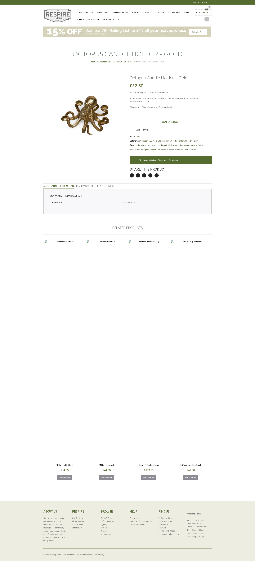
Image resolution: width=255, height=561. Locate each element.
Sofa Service (77, 528)
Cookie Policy (98, 554)
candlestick (162, 145)
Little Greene (77, 524)
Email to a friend (142, 130)
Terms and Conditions (66, 554)
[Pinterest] (144, 175)
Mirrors (148, 12)
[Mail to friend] (157, 175)
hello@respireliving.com (168, 534)
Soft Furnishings (120, 12)
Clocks (160, 12)
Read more (64, 477)
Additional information (58, 186)
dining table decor (148, 149)
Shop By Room (191, 141)
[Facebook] (138, 175)
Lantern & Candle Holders (123, 62)
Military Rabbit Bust (64, 465)
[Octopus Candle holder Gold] (84, 111)
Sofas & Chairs (107, 518)
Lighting (136, 12)
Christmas (172, 145)
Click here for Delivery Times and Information (158, 160)
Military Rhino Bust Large (148, 465)
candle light (152, 145)
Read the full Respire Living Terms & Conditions (141, 523)
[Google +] (150, 175)
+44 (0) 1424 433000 (166, 531)
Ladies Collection (84, 12)
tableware (193, 149)
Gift (158, 149)
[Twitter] (132, 175)
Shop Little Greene (111, 19)
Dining (154, 141)
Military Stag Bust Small (190, 465)
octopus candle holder (178, 149)
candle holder (140, 145)
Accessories (174, 12)
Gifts (186, 12)
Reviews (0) (82, 186)
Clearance (81, 19)
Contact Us (134, 518)
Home (94, 62)
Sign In (204, 2)
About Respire (78, 521)
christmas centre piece (187, 145)
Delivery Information (84, 554)
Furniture (102, 12)
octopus (164, 149)
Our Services (94, 19)
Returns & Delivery (102, 186)
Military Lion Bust (106, 465)
